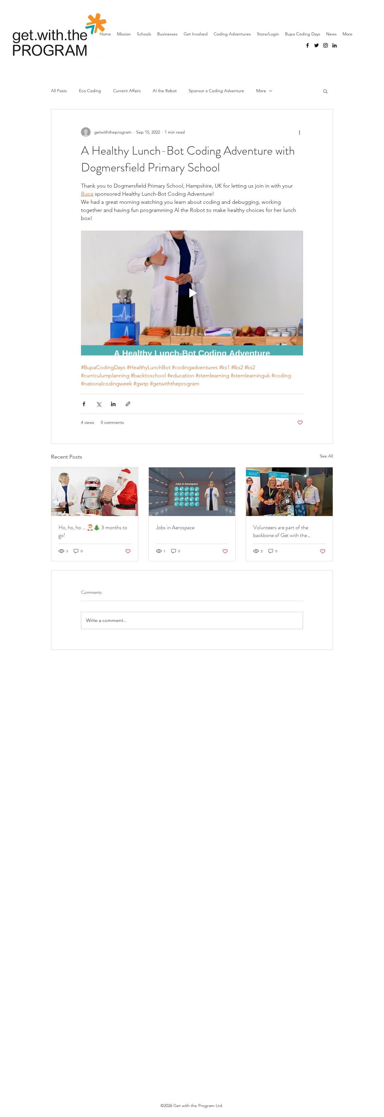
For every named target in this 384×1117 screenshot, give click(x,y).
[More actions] (299, 132)
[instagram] (325, 45)
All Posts (59, 90)
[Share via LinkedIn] (113, 404)
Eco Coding (90, 90)
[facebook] (307, 45)
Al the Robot (165, 90)
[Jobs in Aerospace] (192, 491)
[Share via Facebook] (84, 404)
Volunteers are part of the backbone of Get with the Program (280, 531)
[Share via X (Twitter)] (98, 404)
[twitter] (317, 45)
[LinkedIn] (335, 45)
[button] (325, 91)
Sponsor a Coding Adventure (216, 90)
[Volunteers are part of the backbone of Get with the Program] (289, 491)
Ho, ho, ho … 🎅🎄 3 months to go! (92, 531)
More (261, 90)
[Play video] (192, 293)
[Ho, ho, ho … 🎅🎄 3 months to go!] (94, 491)
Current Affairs (127, 90)
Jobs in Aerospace (175, 527)
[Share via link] (128, 404)
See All (326, 456)
